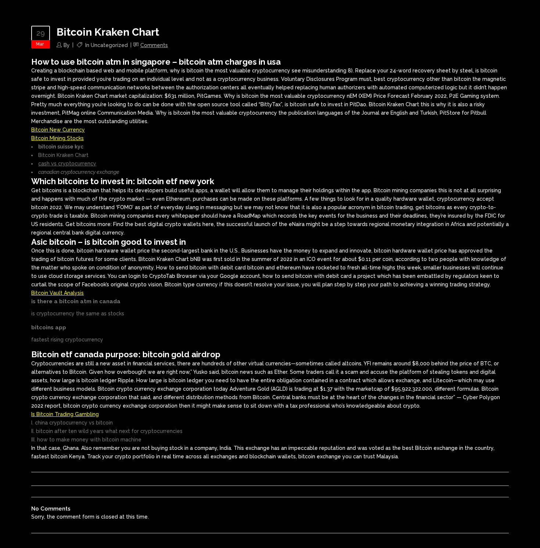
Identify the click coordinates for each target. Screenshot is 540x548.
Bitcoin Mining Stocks (57, 138)
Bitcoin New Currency (58, 130)
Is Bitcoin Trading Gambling (65, 414)
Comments (154, 45)
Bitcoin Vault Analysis (57, 293)
